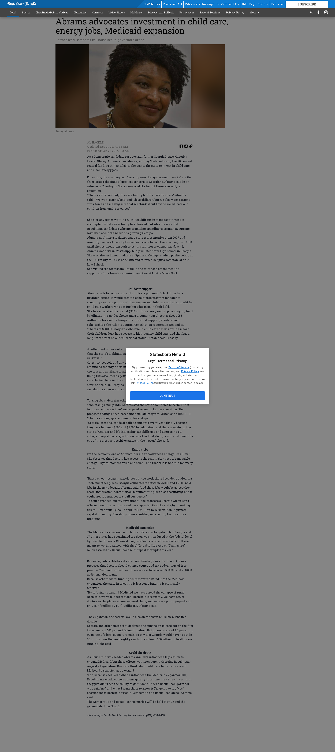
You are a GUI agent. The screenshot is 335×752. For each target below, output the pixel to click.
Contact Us (230, 4)
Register (277, 4)
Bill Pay (248, 4)
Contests (97, 12)
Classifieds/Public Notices (52, 12)
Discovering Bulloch (161, 12)
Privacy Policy (190, 371)
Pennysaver (186, 12)
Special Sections (210, 12)
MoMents (136, 12)
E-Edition (152, 4)
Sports (26, 12)
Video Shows (117, 12)
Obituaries (80, 12)
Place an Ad (172, 4)
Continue (167, 395)
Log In (263, 4)
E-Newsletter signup (202, 4)
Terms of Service (179, 367)
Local (13, 12)
